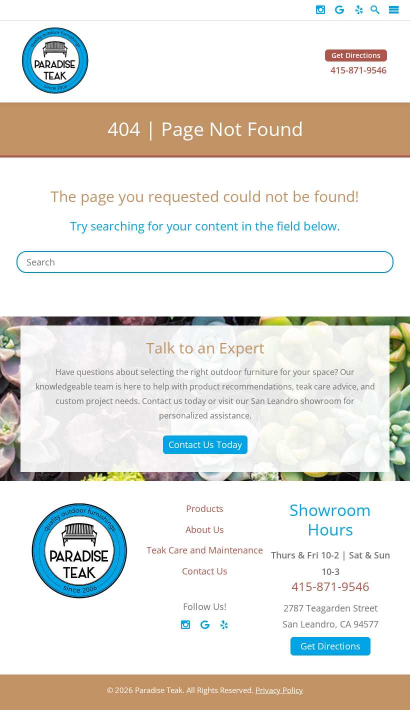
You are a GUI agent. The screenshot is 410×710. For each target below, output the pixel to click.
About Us (205, 530)
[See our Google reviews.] (339, 10)
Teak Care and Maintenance (204, 550)
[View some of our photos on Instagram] (320, 10)
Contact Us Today (205, 444)
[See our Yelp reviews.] (359, 10)
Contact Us (205, 571)
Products (205, 508)
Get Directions (356, 55)
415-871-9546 (358, 70)
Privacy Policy (279, 690)
